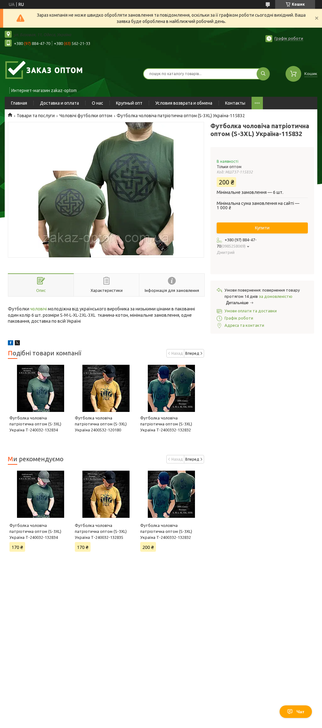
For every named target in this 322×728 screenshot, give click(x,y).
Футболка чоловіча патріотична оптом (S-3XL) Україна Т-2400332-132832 (166, 424)
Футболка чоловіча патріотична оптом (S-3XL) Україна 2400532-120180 (101, 424)
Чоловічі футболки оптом (85, 115)
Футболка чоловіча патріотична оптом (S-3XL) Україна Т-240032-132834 (35, 424)
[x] (17, 343)
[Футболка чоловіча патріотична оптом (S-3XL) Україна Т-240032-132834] (40, 388)
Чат (300, 711)
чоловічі (38, 308)
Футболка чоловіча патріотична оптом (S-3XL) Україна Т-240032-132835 (101, 531)
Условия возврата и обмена (183, 103)
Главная (19, 103)
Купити (262, 227)
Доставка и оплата (59, 103)
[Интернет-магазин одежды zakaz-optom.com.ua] (44, 69)
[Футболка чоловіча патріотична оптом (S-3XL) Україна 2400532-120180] (106, 388)
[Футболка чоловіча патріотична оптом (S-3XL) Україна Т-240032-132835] (106, 494)
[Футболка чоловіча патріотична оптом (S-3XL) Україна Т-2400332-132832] (171, 388)
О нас (97, 103)
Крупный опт (129, 103)
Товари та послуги (36, 115)
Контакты (235, 103)
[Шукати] (263, 73)
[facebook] (10, 343)
